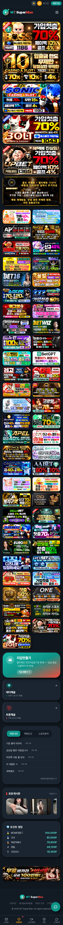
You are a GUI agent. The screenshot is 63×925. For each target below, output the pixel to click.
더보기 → (53, 794)
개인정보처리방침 (25, 903)
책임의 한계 (39, 903)
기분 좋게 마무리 (14, 743)
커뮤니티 (14, 733)
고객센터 (50, 903)
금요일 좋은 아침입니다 (17, 750)
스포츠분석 (43, 733)
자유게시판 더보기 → (48, 779)
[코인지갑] (39, 3)
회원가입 (56, 3)
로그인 (46, 3)
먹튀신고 (28, 733)
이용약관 (13, 903)
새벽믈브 (10, 771)
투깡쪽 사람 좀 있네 (15, 757)
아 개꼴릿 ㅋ (12, 764)
